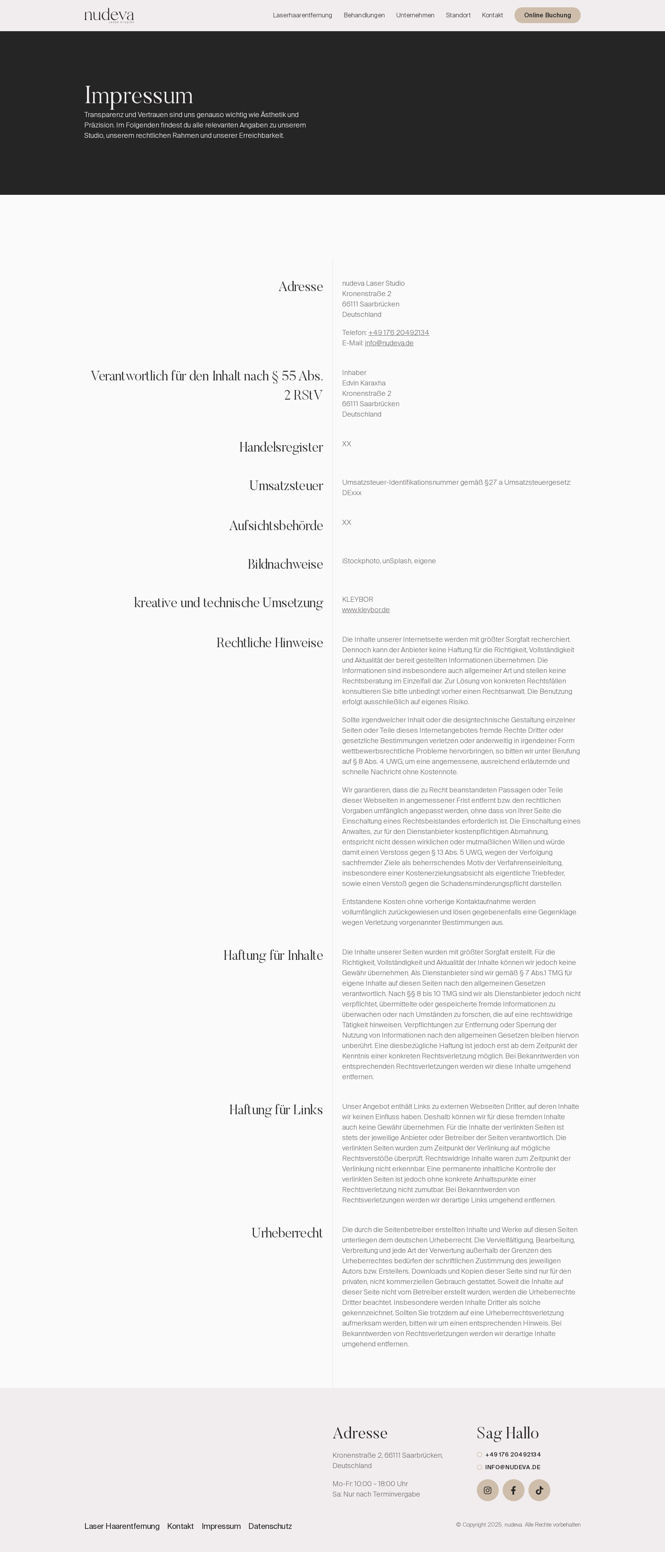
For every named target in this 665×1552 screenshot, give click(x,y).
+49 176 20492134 (398, 332)
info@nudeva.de (389, 343)
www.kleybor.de (366, 609)
